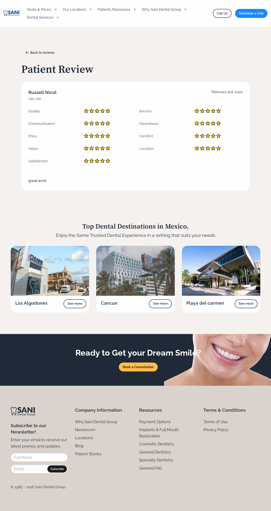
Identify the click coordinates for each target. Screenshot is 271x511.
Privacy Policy (215, 429)
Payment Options (155, 421)
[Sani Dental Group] (12, 13)
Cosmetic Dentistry (156, 444)
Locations (84, 437)
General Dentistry (155, 452)
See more (74, 303)
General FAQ (150, 468)
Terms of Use (215, 421)
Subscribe (57, 469)
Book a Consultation (138, 367)
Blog (79, 445)
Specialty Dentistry (156, 460)
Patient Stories (88, 454)
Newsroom (85, 429)
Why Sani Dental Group (96, 421)
